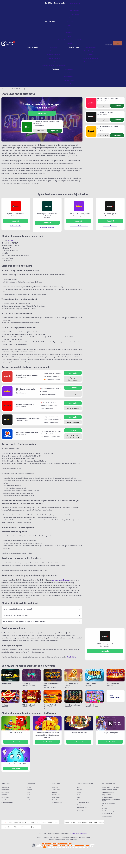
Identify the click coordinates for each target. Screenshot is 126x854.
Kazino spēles (5, 792)
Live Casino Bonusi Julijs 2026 (79, 214)
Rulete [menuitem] (69, 25)
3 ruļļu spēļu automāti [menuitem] (53, 54)
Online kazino (5, 787)
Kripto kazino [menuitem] (74, 14)
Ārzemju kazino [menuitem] (75, 3)
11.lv (78, 794)
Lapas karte (83, 833)
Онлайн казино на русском (109, 811)
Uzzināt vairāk (15, 742)
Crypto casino (80, 810)
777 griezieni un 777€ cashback (28, 418)
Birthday (4, 705)
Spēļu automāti (11, 89)
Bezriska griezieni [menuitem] (90, 47)
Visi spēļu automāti (57, 802)
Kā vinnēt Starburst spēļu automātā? (15, 615)
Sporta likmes (5, 800)
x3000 (78, 797)
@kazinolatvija (71, 657)
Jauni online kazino (82, 807)
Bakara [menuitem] (69, 29)
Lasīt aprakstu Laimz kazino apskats (79, 226)
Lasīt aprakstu (40, 131)
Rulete (28, 794)
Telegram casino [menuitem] (74, 18)
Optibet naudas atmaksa (15, 214)
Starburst (54, 792)
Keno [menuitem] (69, 36)
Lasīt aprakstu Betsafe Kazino (110, 226)
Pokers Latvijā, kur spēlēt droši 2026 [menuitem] (69, 40)
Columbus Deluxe (57, 794)
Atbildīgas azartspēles (108, 792)
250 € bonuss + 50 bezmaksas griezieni (108, 127)
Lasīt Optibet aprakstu (73, 408)
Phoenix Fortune (113, 683)
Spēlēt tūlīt (42, 113)
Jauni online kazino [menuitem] (75, 7)
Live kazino (4, 794)
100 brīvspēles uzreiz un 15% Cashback (47, 215)
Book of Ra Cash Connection (50, 706)
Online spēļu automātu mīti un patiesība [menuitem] (53, 65)
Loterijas (29, 800)
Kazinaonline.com (107, 816)
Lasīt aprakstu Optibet (15, 226)
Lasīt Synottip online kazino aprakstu (73, 379)
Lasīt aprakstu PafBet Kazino (47, 227)
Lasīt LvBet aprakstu (73, 422)
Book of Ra (55, 787)
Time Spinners (90, 683)
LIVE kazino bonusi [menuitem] (90, 62)
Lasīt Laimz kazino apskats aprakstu (73, 394)
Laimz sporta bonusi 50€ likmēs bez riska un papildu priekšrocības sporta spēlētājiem (47, 735)
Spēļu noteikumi (106, 794)
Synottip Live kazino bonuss (27, 375)
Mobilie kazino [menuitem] (74, 10)
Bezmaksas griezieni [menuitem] (90, 51)
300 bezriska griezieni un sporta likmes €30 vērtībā (46, 122)
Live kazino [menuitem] (69, 21)
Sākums (3, 89)
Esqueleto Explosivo (72, 705)
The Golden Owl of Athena (71, 684)
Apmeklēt (54, 130)
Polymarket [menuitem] (68, 84)
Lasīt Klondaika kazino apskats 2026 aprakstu (72, 436)
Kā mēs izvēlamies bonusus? (110, 789)
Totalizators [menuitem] (56, 69)
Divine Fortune (56, 797)
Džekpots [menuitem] (90, 54)
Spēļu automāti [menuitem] (32, 47)
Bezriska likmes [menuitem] (68, 80)
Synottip (79, 792)
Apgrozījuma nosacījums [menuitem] (90, 58)
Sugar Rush (89, 705)
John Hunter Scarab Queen (51, 684)
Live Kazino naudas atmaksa (27, 432)
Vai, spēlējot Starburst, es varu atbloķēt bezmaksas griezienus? (25, 621)
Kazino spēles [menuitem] (50, 21)
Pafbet (79, 800)
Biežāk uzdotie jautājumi (108, 803)
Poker (28, 792)
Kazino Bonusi (5, 797)
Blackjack (29, 787)
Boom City (26, 683)
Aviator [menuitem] (53, 62)
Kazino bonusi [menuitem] (74, 47)
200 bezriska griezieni (105, 112)
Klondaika (79, 789)
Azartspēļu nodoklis (107, 797)
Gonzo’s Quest (56, 789)
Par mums (105, 806)
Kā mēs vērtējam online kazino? (110, 787)
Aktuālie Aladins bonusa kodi (107, 98)
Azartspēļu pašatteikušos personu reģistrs (111, 800)
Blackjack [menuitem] (69, 32)
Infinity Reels (6, 683)
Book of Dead (55, 800)
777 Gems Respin (29, 705)
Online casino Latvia (107, 813)
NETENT (11, 240)
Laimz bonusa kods (15, 733)
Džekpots (29, 789)
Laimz (78, 787)
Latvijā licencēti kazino (83, 802)
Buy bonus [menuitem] (53, 47)
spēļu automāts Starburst (60, 580)
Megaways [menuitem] (53, 51)
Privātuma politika (75, 833)
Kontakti (104, 808)
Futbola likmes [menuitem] (68, 69)
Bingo (28, 797)
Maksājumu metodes (7, 802)
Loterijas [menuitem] (69, 43)
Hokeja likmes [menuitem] (68, 76)
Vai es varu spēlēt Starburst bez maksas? (17, 609)
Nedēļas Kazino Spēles (110, 733)
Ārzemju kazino (81, 805)
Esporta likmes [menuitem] (68, 73)
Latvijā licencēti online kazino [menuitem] (55, 3)
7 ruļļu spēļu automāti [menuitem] (53, 58)
